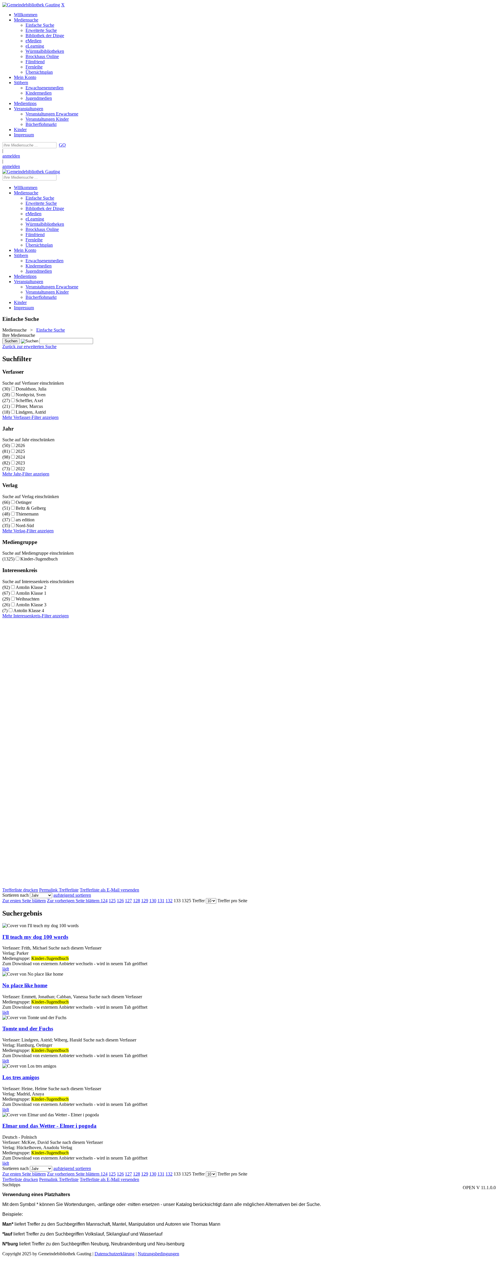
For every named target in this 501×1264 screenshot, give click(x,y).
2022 (20, 468)
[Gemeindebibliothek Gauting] (31, 4)
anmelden (11, 155)
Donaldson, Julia (31, 388)
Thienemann (27, 513)
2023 (20, 462)
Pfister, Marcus (29, 406)
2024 (20, 457)
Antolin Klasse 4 (28, 610)
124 (104, 900)
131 (160, 900)
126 (120, 900)
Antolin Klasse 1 (31, 593)
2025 (20, 451)
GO (62, 144)
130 (152, 900)
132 (169, 900)
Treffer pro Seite (232, 900)
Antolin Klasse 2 (31, 587)
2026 (20, 445)
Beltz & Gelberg (31, 508)
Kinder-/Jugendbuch (39, 558)
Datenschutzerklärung (115, 1253)
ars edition (25, 519)
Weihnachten (27, 598)
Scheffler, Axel (29, 400)
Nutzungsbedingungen (158, 1253)
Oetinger (24, 502)
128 (136, 900)
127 (128, 900)
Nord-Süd (25, 525)
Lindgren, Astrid (31, 412)
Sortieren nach (15, 895)
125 (112, 900)
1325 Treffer (193, 900)
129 (144, 900)
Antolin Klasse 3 (31, 604)
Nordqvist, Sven (31, 394)
